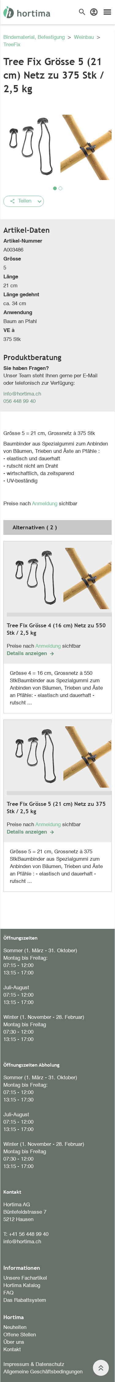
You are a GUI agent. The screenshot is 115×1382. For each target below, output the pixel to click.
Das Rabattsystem (24, 1300)
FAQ (8, 1293)
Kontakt (12, 1349)
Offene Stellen (19, 1335)
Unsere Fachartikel (25, 1278)
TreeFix (12, 44)
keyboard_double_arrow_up (101, 1368)
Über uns (13, 1342)
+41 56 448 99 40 (28, 1234)
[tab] (57, 527)
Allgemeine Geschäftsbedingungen (42, 1372)
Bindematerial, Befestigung (34, 37)
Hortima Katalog (21, 1285)
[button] (55, 188)
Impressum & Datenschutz (33, 1364)
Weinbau (84, 37)
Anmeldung (45, 503)
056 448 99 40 (19, 401)
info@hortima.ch (22, 394)
